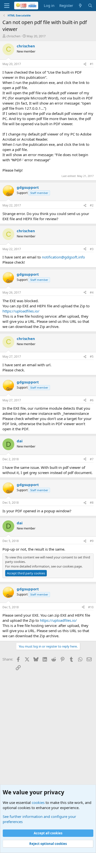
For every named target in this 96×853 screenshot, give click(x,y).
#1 (92, 64)
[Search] (90, 5)
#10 (91, 607)
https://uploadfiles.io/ (20, 311)
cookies (38, 802)
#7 (92, 459)
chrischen (13, 36)
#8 (92, 503)
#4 (92, 292)
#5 (92, 356)
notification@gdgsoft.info (63, 257)
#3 (92, 249)
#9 (92, 541)
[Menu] (7, 6)
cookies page (72, 566)
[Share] (85, 64)
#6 (92, 400)
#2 (92, 205)
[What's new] (80, 5)
